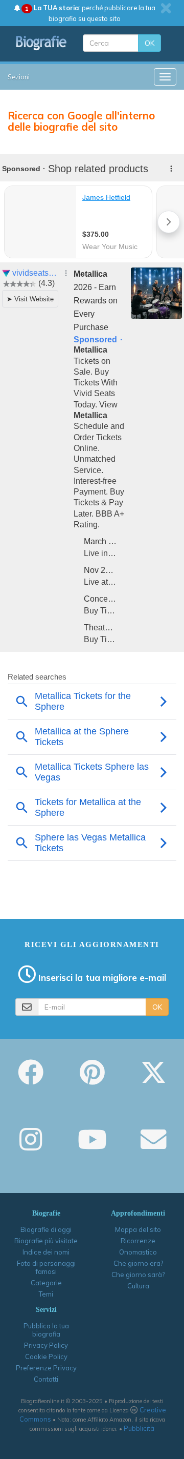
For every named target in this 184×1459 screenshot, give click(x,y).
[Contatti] (153, 1146)
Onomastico (138, 1252)
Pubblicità (139, 1428)
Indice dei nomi (46, 1252)
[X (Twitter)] (153, 1079)
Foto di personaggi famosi (46, 1267)
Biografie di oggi (46, 1229)
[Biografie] (41, 42)
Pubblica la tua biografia (46, 1330)
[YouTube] (92, 1146)
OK (149, 43)
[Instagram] (30, 1146)
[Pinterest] (92, 1079)
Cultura (138, 1286)
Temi (46, 1294)
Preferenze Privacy (46, 1368)
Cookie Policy (46, 1356)
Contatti (46, 1379)
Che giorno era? (138, 1263)
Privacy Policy (46, 1345)
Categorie (46, 1283)
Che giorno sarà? (138, 1274)
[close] (166, 8)
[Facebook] (30, 1079)
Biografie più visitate (46, 1241)
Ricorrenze (138, 1241)
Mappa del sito (138, 1229)
